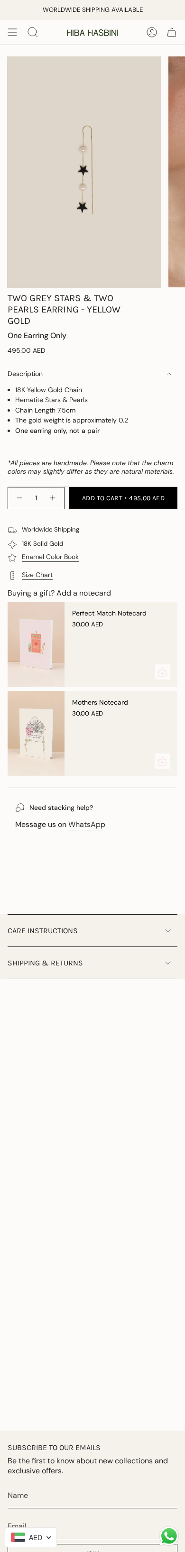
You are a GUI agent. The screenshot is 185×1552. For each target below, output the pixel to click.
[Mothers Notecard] (36, 733)
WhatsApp (86, 824)
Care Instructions (43, 930)
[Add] (162, 672)
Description (25, 373)
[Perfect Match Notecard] (36, 644)
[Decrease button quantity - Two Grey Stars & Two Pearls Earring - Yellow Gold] (19, 498)
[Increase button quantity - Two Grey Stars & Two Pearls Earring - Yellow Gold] (53, 498)
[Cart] (172, 32)
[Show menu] (12, 32)
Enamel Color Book (50, 556)
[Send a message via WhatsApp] (169, 1536)
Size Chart (37, 574)
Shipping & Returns (45, 962)
